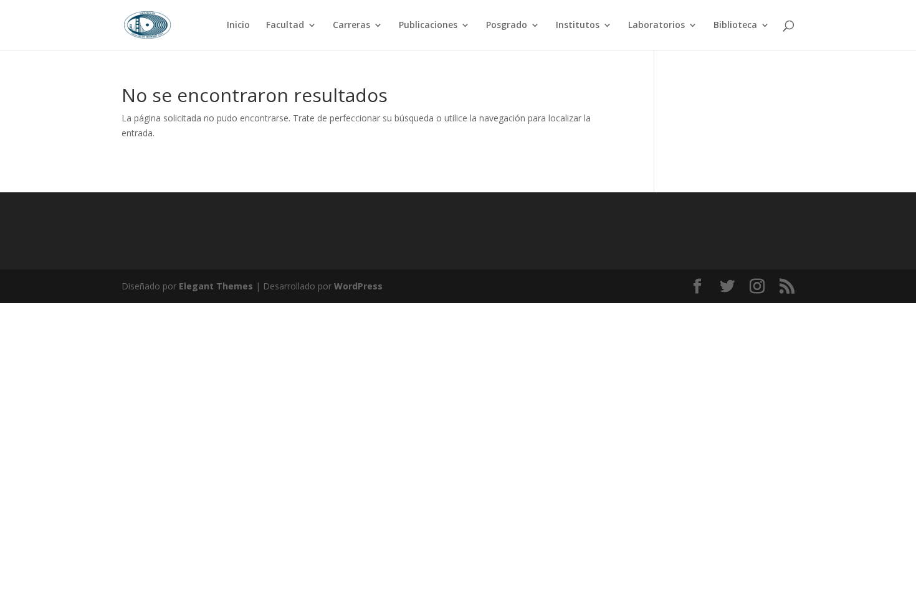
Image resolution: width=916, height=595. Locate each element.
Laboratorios (656, 25)
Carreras (351, 25)
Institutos (577, 25)
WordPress (358, 286)
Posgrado (506, 25)
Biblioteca (735, 25)
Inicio (238, 25)
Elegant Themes (216, 286)
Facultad (285, 25)
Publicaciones (428, 25)
